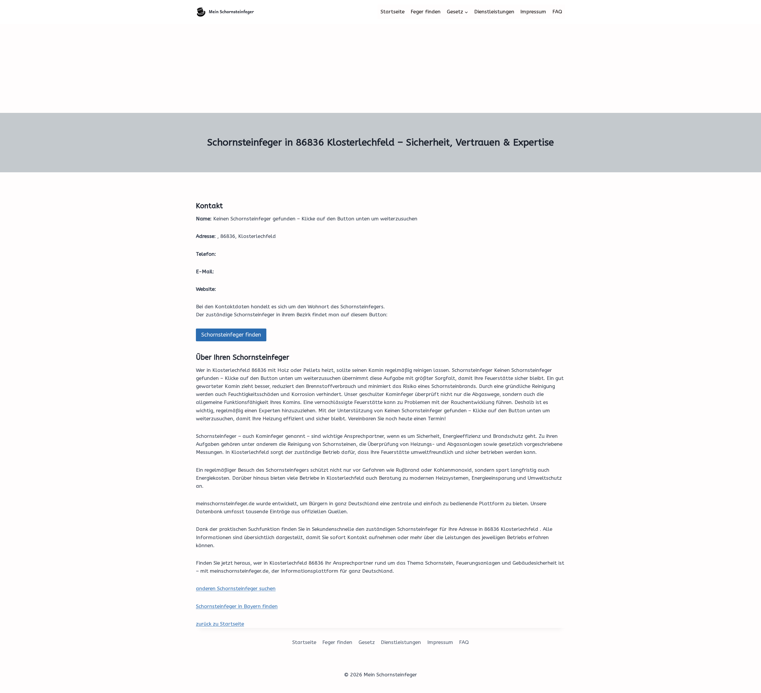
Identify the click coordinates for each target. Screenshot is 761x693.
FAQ (557, 12)
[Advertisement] (380, 68)
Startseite (392, 12)
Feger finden (426, 12)
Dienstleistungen (494, 12)
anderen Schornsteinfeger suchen (236, 588)
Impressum (533, 12)
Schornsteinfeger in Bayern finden (237, 606)
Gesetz (367, 642)
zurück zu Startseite (220, 624)
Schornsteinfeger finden (231, 334)
